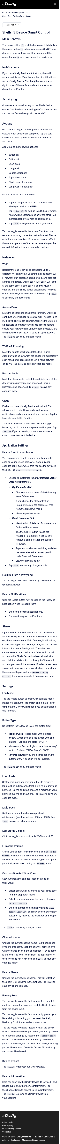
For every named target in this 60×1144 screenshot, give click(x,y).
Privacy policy (8, 1122)
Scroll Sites (48, 1137)
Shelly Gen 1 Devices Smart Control (16, 16)
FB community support (11, 1129)
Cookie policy (7, 1125)
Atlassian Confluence (11, 1140)
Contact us (6, 1132)
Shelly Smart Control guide (13, 13)
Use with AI (11, 25)
